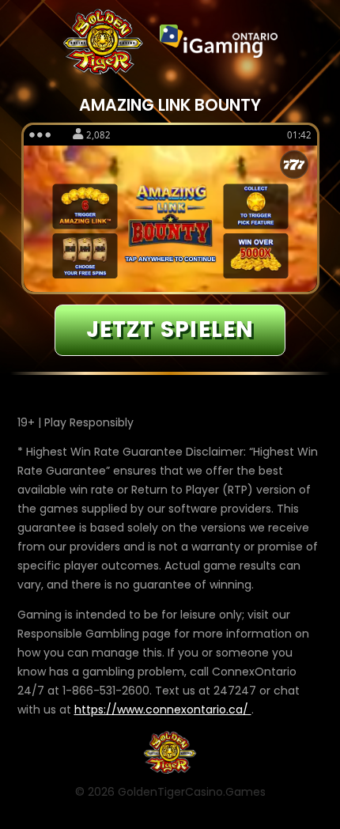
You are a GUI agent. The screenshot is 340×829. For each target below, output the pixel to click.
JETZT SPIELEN (170, 329)
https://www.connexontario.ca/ (162, 709)
